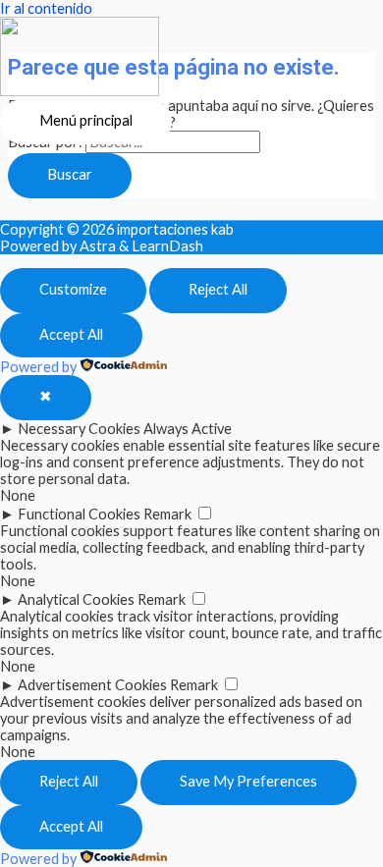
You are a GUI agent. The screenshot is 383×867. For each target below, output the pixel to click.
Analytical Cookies (76, 599)
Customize (73, 289)
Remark (167, 514)
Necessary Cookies (79, 428)
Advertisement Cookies (92, 685)
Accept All (71, 334)
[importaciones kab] (79, 58)
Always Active (187, 428)
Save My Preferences (248, 781)
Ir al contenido (46, 8)
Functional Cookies (79, 514)
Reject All (218, 289)
